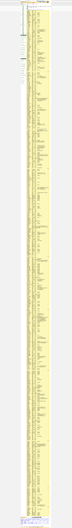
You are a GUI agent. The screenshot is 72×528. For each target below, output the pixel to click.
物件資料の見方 (34, 519)
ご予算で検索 (27, 518)
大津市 (23, 13)
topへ (48, 71)
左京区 (23, 5)
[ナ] (35, 9)
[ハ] (36, 9)
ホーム (22, 526)
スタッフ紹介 (23, 80)
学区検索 (23, 73)
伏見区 (23, 11)
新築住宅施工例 (23, 49)
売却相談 (25, 521)
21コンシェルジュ (24, 42)
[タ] (33, 9)
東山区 (23, 9)
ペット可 (46, 518)
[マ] (37, 9)
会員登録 (26, 519)
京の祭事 (29, 523)
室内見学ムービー (24, 52)
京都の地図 (23, 70)
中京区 (23, 7)
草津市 (23, 14)
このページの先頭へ (29, 526)
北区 (22, 6)
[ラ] (40, 9)
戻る (25, 526)
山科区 (23, 12)
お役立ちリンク (40, 523)
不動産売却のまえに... (24, 59)
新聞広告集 (23, 54)
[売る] (28, 2)
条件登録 (48, 518)
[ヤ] (39, 9)
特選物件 (23, 39)
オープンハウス (42, 519)
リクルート (23, 83)
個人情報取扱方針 (34, 526)
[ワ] (41, 9)
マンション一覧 (23, 63)
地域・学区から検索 (24, 37)
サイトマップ (44, 523)
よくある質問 (23, 68)
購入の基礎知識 (23, 45)
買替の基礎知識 (23, 66)
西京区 (23, 10)
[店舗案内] (33, 2)
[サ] (32, 9)
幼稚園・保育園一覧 (36, 523)
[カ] (31, 9)
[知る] (30, 2)
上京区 (38, 518)
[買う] (26, 2)
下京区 (23, 8)
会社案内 (23, 77)
